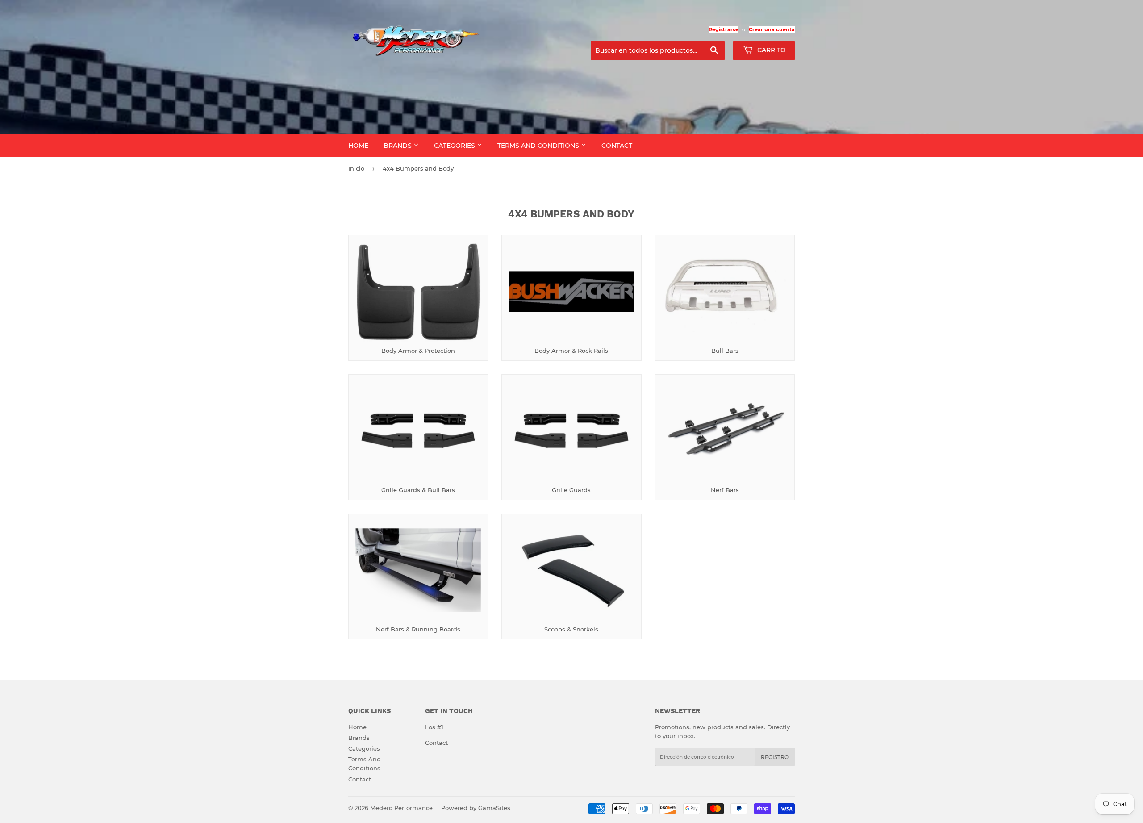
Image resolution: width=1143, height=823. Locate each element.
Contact (616, 146)
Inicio (356, 168)
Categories (455, 146)
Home (358, 146)
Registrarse (723, 29)
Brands (398, 146)
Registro (775, 757)
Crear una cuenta (772, 29)
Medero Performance (401, 807)
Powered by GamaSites (475, 807)
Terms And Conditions (539, 146)
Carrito (770, 50)
